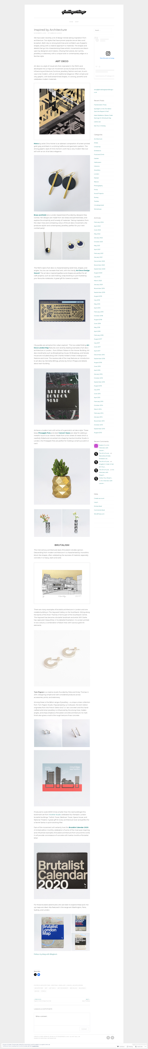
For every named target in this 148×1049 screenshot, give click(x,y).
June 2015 (97, 393)
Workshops (97, 209)
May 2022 (97, 234)
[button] (48, 246)
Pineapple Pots (44, 433)
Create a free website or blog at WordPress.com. (51, 1036)
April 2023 (97, 226)
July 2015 (97, 389)
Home (71, 21)
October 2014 (98, 405)
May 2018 (97, 327)
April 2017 (97, 351)
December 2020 (99, 261)
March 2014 (98, 409)
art (46, 988)
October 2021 (98, 242)
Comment (84, 1029)
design (37, 991)
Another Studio (55, 815)
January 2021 (98, 257)
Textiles (96, 201)
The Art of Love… (104, 453)
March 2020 (98, 280)
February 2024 (99, 222)
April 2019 (97, 308)
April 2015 (97, 397)
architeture (39, 988)
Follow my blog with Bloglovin (45, 954)
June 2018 (97, 323)
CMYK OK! (97, 122)
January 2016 (98, 374)
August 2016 (98, 362)
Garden (96, 158)
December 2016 (99, 354)
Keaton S (102, 445)
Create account (99, 498)
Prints (96, 189)
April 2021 (97, 249)
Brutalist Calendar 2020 (78, 827)
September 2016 (99, 358)
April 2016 (97, 370)
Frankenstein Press (100, 105)
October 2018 (98, 316)
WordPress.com (99, 514)
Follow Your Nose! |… (105, 478)
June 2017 (97, 347)
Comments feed (99, 510)
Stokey (96, 197)
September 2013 (99, 428)
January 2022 (98, 238)
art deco (52, 988)
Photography (98, 185)
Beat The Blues (86, 1000)
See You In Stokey (100, 126)
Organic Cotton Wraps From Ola (42, 1000)
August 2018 (98, 319)
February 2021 (98, 253)
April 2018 (97, 331)
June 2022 (97, 230)
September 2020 (99, 269)
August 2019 (98, 296)
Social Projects (98, 193)
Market (96, 178)
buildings (82, 988)
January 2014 (98, 417)
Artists (96, 143)
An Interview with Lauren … (104, 447)
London (69, 985)
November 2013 (99, 421)
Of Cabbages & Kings (55, 33)
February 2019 (98, 312)
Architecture (45, 985)
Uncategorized (77, 985)
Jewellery (62, 985)
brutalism (73, 988)
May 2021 (97, 245)
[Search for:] (103, 30)
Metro (36, 144)
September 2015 (99, 382)
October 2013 (98, 425)
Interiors (96, 166)
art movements (63, 988)
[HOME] (108, 1038)
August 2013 (98, 432)
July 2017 (97, 343)
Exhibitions (97, 150)
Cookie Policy (35, 1046)
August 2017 (98, 339)
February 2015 (98, 401)
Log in (96, 502)
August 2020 (98, 273)
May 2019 (97, 304)
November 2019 (99, 288)
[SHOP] (112, 1038)
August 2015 (98, 386)
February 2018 (98, 335)
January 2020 (98, 284)
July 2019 (97, 300)
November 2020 (99, 265)
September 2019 (99, 292)
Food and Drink (99, 154)
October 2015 (98, 378)
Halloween (97, 162)
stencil (43, 991)
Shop (77, 21)
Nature (96, 182)
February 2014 (98, 413)
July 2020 (97, 277)
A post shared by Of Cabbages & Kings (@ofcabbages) (110, 76)
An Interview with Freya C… (106, 472)
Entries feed (98, 506)
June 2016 (97, 366)
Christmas (54, 985)
